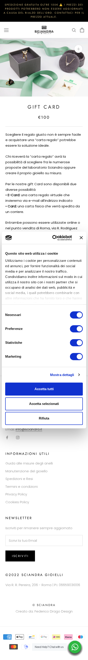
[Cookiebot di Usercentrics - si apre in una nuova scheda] (54, 238)
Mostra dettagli (62, 375)
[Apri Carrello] (82, 30)
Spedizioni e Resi (19, 478)
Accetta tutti (44, 389)
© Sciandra (44, 605)
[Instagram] (17, 437)
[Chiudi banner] (81, 237)
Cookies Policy (17, 502)
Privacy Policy (16, 494)
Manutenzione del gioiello (26, 471)
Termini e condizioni (21, 486)
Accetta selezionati (44, 404)
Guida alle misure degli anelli (29, 463)
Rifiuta (44, 418)
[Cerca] (74, 30)
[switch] (76, 328)
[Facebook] (7, 437)
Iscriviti (20, 556)
